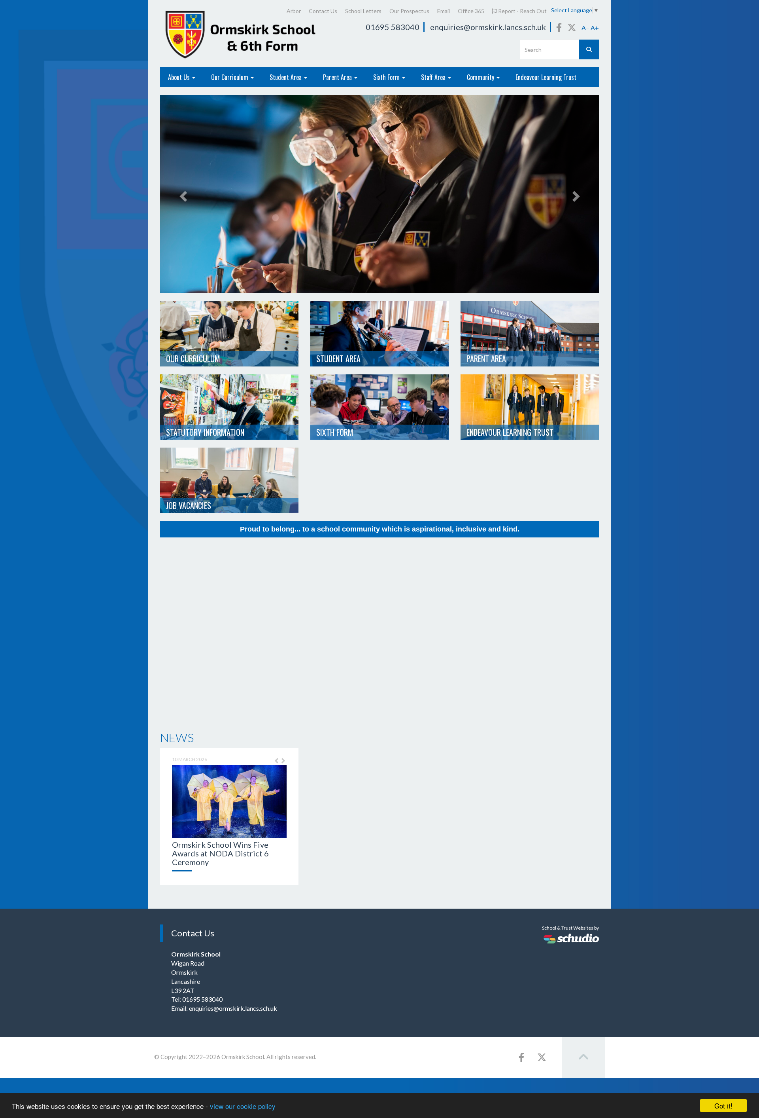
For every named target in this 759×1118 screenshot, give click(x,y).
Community (481, 77)
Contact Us (323, 11)
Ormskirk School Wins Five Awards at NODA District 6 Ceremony (220, 853)
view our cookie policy (243, 1106)
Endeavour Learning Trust (545, 77)
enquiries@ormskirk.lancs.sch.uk (488, 27)
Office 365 (471, 11)
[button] (275, 764)
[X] (571, 27)
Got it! (723, 1105)
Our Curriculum (230, 77)
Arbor (294, 11)
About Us (179, 77)
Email (443, 11)
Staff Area (434, 77)
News (177, 737)
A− (585, 27)
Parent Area (338, 77)
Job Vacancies (188, 505)
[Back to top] (583, 1057)
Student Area (286, 77)
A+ (595, 27)
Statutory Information (205, 432)
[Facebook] (559, 27)
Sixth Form (387, 77)
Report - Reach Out (522, 11)
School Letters (363, 11)
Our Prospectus (409, 11)
